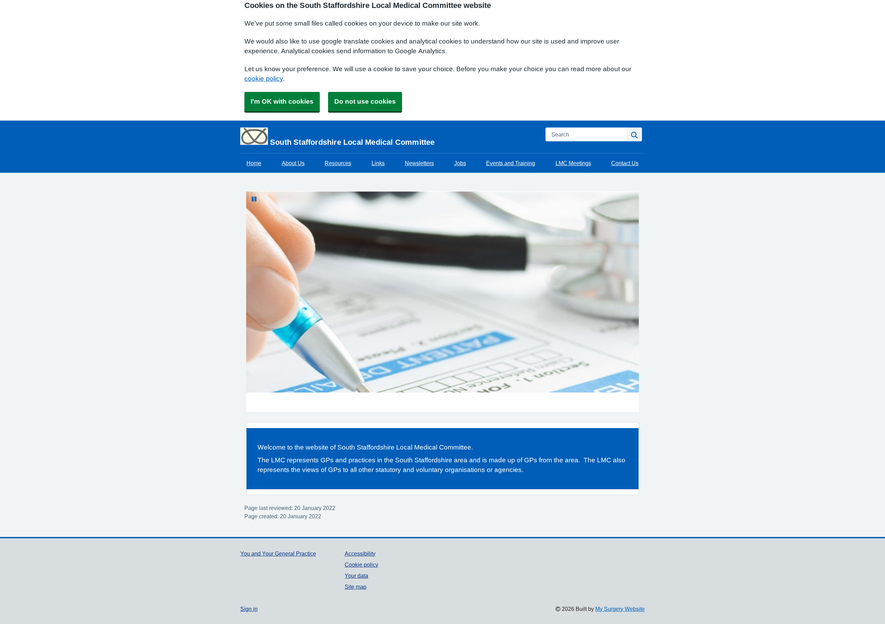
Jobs (460, 163)
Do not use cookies (365, 101)
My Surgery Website (620, 609)
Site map (355, 586)
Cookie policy (361, 564)
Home (253, 163)
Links (378, 163)
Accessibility (360, 553)
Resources (338, 163)
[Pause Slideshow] (254, 199)
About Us (293, 163)
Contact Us (625, 163)
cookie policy (263, 78)
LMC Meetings (573, 163)
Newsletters (419, 163)
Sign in (249, 609)
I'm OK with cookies (282, 101)
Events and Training (510, 163)
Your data (356, 575)
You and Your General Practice (278, 553)
